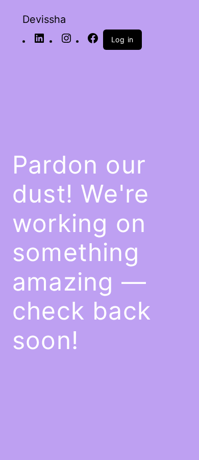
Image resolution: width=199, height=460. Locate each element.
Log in (122, 39)
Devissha (44, 19)
